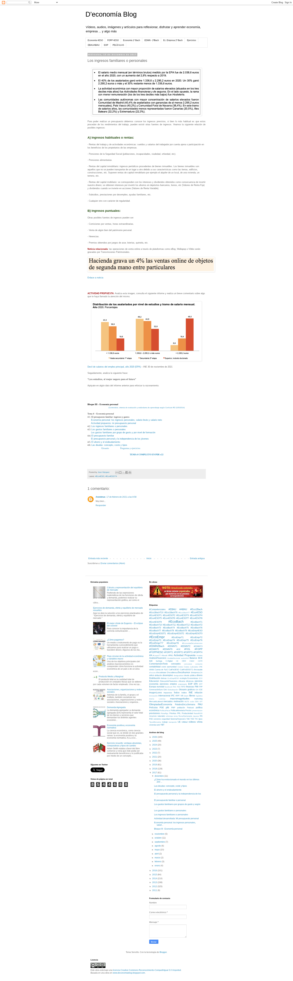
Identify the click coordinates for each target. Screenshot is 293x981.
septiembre (160, 842)
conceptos (176, 664)
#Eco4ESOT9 (155, 622)
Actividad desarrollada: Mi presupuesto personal (176, 818)
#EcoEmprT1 (178, 637)
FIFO (183, 687)
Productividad (187, 713)
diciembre (159, 776)
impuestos (168, 693)
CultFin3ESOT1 (186, 670)
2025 (155, 741)
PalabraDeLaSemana (185, 704)
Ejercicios (191, 40)
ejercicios (164, 684)
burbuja (159, 661)
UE (179, 722)
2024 (155, 745)
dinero (199, 675)
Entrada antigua (197, 558)
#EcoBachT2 (196, 625)
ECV (200, 678)
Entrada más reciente (98, 558)
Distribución (154, 678)
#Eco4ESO (99, 476)
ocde (192, 701)
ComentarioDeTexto (158, 664)
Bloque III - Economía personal (168, 829)
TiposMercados (155, 722)
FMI (196, 687)
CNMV (191, 661)
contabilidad (155, 667)
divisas (164, 678)
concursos (188, 664)
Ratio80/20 (198, 713)
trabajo (165, 722)
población (181, 708)
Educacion (154, 681)
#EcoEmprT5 (183, 640)
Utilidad (185, 722)
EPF (200, 684)
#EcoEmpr (157, 637)
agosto (158, 846)
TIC (196, 719)
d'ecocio (152, 672)
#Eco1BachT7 (184, 613)
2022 (155, 753)
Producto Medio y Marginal (111, 676)
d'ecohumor (183, 672)
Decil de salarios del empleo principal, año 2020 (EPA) (114, 366)
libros (192, 695)
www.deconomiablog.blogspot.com (129, 973)
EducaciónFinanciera (168, 681)
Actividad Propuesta (185, 655)
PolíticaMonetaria (178, 710)
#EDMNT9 (167, 649)
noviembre (160, 834)
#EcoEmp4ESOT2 (175, 633)
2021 (155, 757)
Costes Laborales (191, 667)
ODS (197, 701)
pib (167, 707)
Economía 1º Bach (131, 40)
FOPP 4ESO (113, 40)
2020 (155, 761)
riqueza (196, 716)
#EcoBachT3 (155, 628)
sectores (157, 719)
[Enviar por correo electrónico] (117, 472)
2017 (155, 772)
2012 (155, 886)
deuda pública (190, 675)
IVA (182, 696)
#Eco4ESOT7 (182, 618)
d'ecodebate (161, 672)
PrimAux (172, 713)
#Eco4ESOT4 (111, 476)
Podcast (190, 708)
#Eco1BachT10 (156, 612)
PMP (173, 708)
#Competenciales (157, 609)
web (158, 725)
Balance (193, 658)
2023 (155, 749)
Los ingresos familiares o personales (109, 426)
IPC (173, 695)
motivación (179, 701)
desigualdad (178, 675)
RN (201, 716)
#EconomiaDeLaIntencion (192, 643)
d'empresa (195, 672)
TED (192, 719)
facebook (168, 687)
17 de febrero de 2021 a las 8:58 (121, 497)
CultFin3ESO (174, 670)
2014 (155, 878)
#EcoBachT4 (169, 628)
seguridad (166, 719)
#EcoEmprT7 (156, 643)
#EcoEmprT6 (196, 640)
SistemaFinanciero (178, 719)
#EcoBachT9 (181, 630)
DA (201, 672)
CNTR (200, 661)
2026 (155, 737)
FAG (174, 687)
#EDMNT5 (154, 649)
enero (158, 865)
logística (199, 696)
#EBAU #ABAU (178, 609)
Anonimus (100, 497)
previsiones (154, 713)
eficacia (182, 681)
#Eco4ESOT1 (155, 615)
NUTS (186, 701)
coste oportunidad (169, 667)
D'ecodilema (172, 672)
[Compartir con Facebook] (126, 472)
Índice (177, 692)
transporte (173, 722)
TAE (188, 719)
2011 (155, 890)
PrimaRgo (164, 713)
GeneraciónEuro (156, 690)
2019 (155, 764)
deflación (158, 675)
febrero (158, 861)
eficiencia (189, 681)
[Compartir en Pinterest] (130, 472)
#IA (150, 655)
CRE (200, 667)
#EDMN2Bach (156, 646)
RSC (151, 719)
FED (178, 687)
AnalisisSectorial (173, 658)
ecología (183, 678)
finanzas (190, 687)
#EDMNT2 (185, 646)
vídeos (192, 721)
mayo (157, 850)
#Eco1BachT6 (171, 612)
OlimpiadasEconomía (160, 704)
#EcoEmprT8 (173, 643)
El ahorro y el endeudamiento (105, 442)
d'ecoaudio (198, 670)
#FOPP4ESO (156, 652)
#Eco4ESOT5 (155, 618)
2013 (155, 882)
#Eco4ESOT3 (182, 615)
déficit (151, 675)
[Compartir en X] (123, 472)
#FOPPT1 (168, 652)
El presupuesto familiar (102, 435)
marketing (198, 699)
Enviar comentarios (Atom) (113, 563)
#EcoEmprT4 (169, 640)
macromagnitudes (179, 698)
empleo (173, 684)
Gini (165, 690)
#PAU (170, 655)
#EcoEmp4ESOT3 (194, 633)
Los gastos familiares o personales (108, 429)
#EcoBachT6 (196, 628)
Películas (153, 707)
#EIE (178, 649)
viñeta (199, 722)
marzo (158, 857)
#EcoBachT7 (155, 630)
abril (157, 854)
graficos (191, 689)
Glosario (105, 448)
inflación (198, 692)
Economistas (192, 678)
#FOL (187, 649)
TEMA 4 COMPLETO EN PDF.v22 (146, 454)
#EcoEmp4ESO (195, 630)
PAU (200, 704)
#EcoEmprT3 (155, 640)
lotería (151, 699)
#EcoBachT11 (169, 625)
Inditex (184, 693)
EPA (196, 684)
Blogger (163, 952)
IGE (200, 690)
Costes (180, 667)
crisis (151, 669)
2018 (155, 769)
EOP (106, 45)
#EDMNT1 (172, 646)
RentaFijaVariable (185, 716)
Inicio (148, 558)
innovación (153, 696)
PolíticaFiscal (165, 710)
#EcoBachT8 (168, 630)
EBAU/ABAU (94, 45)
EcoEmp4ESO (173, 678)
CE (177, 661)
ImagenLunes (155, 692)
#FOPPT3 (188, 652)
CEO (184, 661)
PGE (162, 707)
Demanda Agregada (116, 707)
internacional (164, 695)
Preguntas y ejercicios (130, 448)
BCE (200, 658)
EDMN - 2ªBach (151, 40)
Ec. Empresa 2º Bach (173, 40)
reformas (169, 716)
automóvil (185, 658)
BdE (151, 661)
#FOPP (198, 649)
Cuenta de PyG (161, 670)
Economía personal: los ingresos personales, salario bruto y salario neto (126, 420)
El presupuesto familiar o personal (170, 800)
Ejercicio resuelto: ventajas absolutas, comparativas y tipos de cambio (124, 744)
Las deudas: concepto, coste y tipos (109, 445)
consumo (198, 664)
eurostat (160, 687)
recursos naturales (157, 716)
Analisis (199, 655)
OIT (201, 701)
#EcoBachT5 (183, 628)
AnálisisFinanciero (157, 658)
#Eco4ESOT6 (169, 618)
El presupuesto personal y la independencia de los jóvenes (120, 438)
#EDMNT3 (198, 646)
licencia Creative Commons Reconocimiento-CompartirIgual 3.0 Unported (147, 970)
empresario (182, 684)
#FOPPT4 (197, 652)
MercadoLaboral (156, 701)
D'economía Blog (111, 14)
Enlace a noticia (95, 277)
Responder (101, 505)
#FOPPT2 (178, 652)
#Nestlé (165, 655)
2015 (155, 874)
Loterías (162, 699)
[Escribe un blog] (120, 472)
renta (176, 716)
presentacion (197, 710)
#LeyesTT (157, 655)
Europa (152, 687)
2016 (155, 870)
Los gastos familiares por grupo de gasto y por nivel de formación (123, 432)
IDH (197, 690)
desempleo (168, 675)
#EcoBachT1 (196, 622)
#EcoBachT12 (183, 625)
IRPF (177, 696)
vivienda (152, 725)
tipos (200, 719)
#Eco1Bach (196, 609)
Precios (188, 710)
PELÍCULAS (118, 45)
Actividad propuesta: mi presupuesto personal (113, 423)
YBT (162, 725)
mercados (168, 701)
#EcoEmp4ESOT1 (157, 633)
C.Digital (169, 661)
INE (191, 692)
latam (186, 696)
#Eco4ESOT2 (169, 615)
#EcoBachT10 (155, 625)
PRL (179, 713)
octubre (158, 838)
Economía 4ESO (95, 40)
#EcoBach (176, 621)
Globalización (173, 690)
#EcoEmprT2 (196, 637)
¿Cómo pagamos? (115, 640)
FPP (200, 687)
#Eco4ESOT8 (196, 618)
